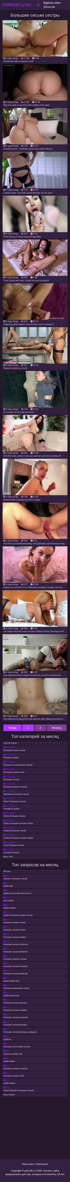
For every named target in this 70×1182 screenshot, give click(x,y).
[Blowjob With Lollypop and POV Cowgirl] (35, 477)
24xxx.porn (28, 1164)
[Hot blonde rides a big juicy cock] (35, 38)
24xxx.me (49, 6)
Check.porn (42, 1164)
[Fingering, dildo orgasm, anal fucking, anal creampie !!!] (35, 301)
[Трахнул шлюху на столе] (35, 345)
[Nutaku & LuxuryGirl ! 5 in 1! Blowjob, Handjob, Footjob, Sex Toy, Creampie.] (35, 564)
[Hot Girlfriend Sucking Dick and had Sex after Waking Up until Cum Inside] (35, 696)
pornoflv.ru (30, 1170)
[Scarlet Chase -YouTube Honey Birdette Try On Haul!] (35, 170)
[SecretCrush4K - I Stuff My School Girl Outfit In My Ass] (35, 126)
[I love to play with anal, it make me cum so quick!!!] (35, 257)
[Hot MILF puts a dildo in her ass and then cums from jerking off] (35, 433)
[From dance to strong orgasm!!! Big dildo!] (35, 214)
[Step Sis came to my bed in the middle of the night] (35, 82)
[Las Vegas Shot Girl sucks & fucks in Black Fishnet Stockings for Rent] (35, 608)
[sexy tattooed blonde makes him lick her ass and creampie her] (35, 652)
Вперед (57, 727)
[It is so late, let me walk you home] (35, 389)
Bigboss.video (52, 2)
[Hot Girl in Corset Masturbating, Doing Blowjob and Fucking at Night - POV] (35, 521)
